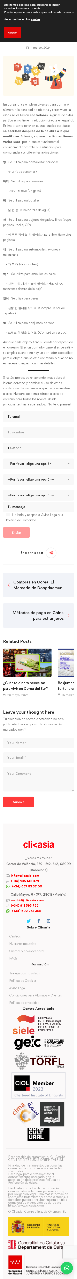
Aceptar (12, 32)
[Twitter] (28, 921)
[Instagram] (48, 921)
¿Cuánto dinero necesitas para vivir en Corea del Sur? (25, 686)
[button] (67, 1268)
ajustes (35, 19)
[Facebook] (39, 921)
